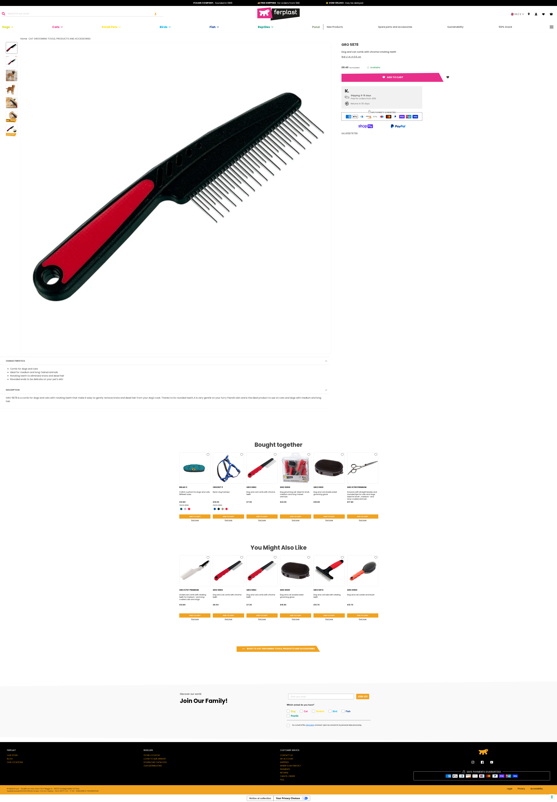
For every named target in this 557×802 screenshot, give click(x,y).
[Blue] (214, 509)
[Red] (189, 509)
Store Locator (152, 755)
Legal (509, 788)
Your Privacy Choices (288, 798)
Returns (284, 772)
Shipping (284, 762)
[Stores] (528, 14)
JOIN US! (363, 696)
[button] (155, 14)
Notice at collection (260, 798)
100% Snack (505, 27)
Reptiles (264, 27)
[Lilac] (185, 509)
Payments (285, 769)
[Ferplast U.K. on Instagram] (472, 762)
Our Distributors (153, 765)
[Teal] (181, 509)
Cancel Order (287, 776)
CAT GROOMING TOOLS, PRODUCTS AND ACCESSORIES (60, 38)
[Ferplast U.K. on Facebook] (480, 762)
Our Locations (15, 762)
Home (23, 38)
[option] (213, 2)
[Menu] (551, 27)
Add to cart (195, 516)
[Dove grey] (222, 509)
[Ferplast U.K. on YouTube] (489, 762)
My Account (286, 758)
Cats (55, 27)
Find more (195, 520)
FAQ (282, 779)
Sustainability (455, 27)
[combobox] (84, 14)
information (310, 725)
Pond (316, 27)
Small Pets (109, 27)
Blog (10, 758)
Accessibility (536, 788)
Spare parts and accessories (395, 27)
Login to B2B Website (155, 758)
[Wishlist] (543, 14)
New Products (335, 27)
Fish (213, 27)
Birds (163, 27)
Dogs (6, 27)
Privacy (521, 788)
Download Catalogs (155, 762)
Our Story (12, 755)
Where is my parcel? (290, 765)
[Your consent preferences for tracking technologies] (552, 797)
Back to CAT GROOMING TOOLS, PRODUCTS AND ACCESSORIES (280, 648)
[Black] (218, 509)
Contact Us (286, 755)
